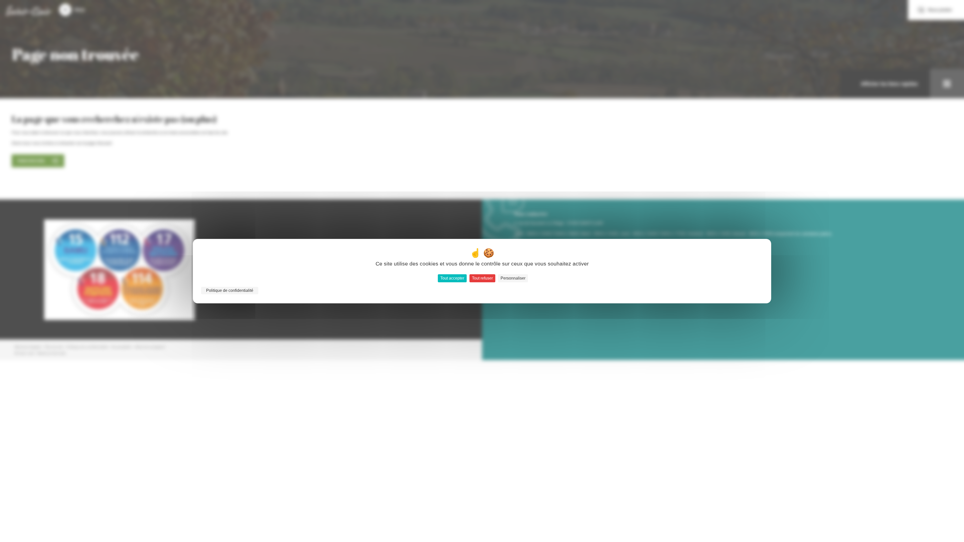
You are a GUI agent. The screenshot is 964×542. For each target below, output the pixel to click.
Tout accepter (452, 278)
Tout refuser (482, 278)
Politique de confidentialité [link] (229, 290)
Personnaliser (513, 278)
